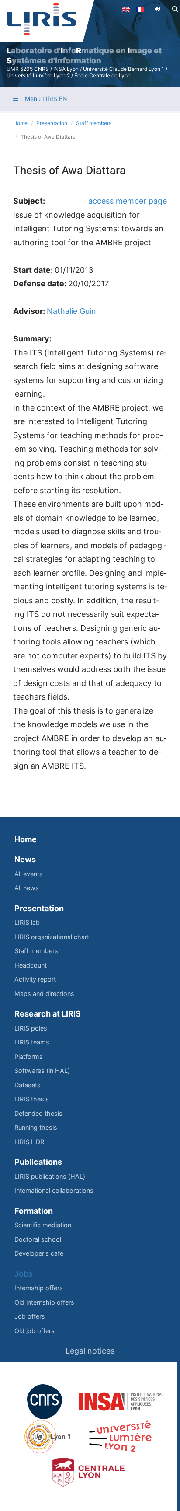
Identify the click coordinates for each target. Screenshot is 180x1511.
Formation (33, 1210)
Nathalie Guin (71, 311)
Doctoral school (37, 1239)
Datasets (27, 1085)
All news (26, 887)
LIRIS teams (31, 1042)
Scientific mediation (42, 1225)
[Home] (41, 19)
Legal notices (90, 1350)
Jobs (23, 1273)
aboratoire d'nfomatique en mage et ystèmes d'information (84, 55)
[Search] (175, 8)
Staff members (93, 123)
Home (20, 123)
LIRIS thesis (31, 1099)
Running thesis (35, 1127)
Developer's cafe (38, 1253)
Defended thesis (38, 1113)
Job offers (29, 1316)
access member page (127, 200)
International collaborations (53, 1190)
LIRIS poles (30, 1028)
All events (28, 873)
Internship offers (38, 1288)
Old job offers (34, 1330)
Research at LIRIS (47, 1013)
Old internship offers (44, 1302)
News (25, 859)
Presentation (51, 123)
